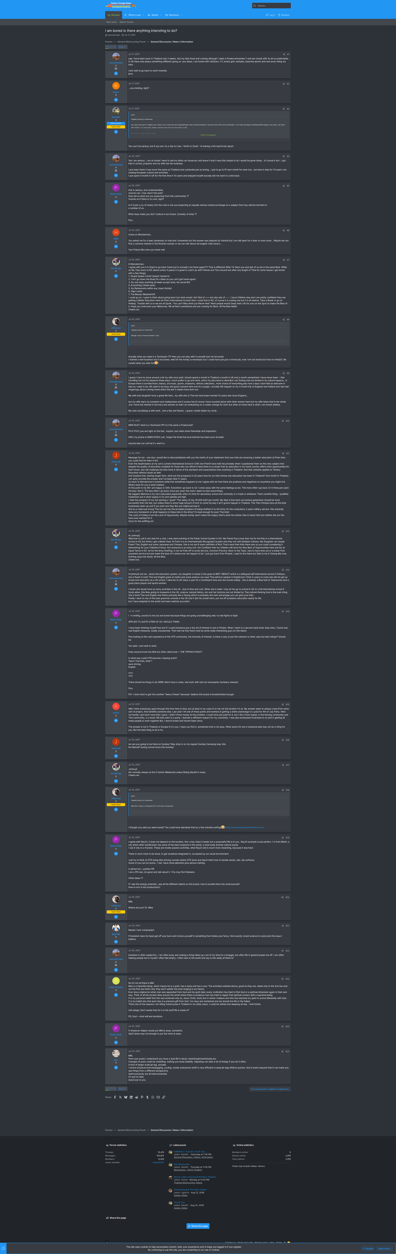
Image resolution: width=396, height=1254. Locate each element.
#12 (287, 531)
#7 (288, 260)
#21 (287, 925)
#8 (288, 319)
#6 (288, 230)
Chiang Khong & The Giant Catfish (190, 1189)
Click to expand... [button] (209, 135)
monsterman (114, 35)
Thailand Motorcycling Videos (188, 1182)
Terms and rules (245, 1242)
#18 (287, 790)
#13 (287, 570)
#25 (287, 1051)
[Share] (284, 54)
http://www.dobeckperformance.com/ (245, 827)
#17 (287, 765)
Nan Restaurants (182, 1164)
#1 (288, 54)
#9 (288, 373)
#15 (287, 704)
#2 (288, 84)
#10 (287, 421)
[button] (143, 15)
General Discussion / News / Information (193, 1157)
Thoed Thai (179, 1202)
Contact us (230, 1242)
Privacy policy (261, 1242)
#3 (288, 109)
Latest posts (179, 1145)
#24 (287, 1026)
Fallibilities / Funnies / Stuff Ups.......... (192, 1151)
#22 (287, 950)
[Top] (285, 1242)
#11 (287, 453)
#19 (287, 837)
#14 (287, 611)
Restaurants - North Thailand (188, 1170)
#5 (288, 185)
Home (279, 1242)
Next (121, 47)
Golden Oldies (180, 1195)
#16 (287, 740)
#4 (288, 156)
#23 (287, 979)
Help (272, 1242)
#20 (287, 897)
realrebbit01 (158, 1162)
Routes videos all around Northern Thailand (195, 1177)
